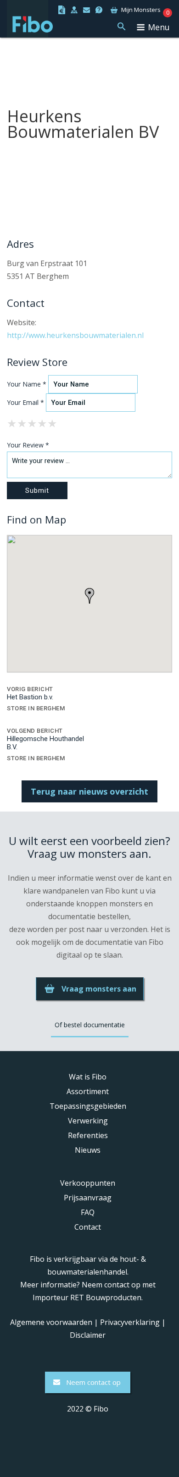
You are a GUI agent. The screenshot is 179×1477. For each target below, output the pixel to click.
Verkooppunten (87, 1183)
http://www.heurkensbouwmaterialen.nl (75, 335)
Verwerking (88, 1121)
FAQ (88, 1212)
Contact (87, 1227)
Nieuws (88, 1150)
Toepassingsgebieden (88, 1106)
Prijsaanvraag (88, 1198)
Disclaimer (88, 1335)
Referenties (88, 1135)
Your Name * (26, 384)
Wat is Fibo (87, 1077)
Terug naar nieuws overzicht (89, 791)
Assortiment (88, 1091)
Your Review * (28, 445)
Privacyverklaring (130, 1322)
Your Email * (25, 402)
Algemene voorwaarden (51, 1322)
